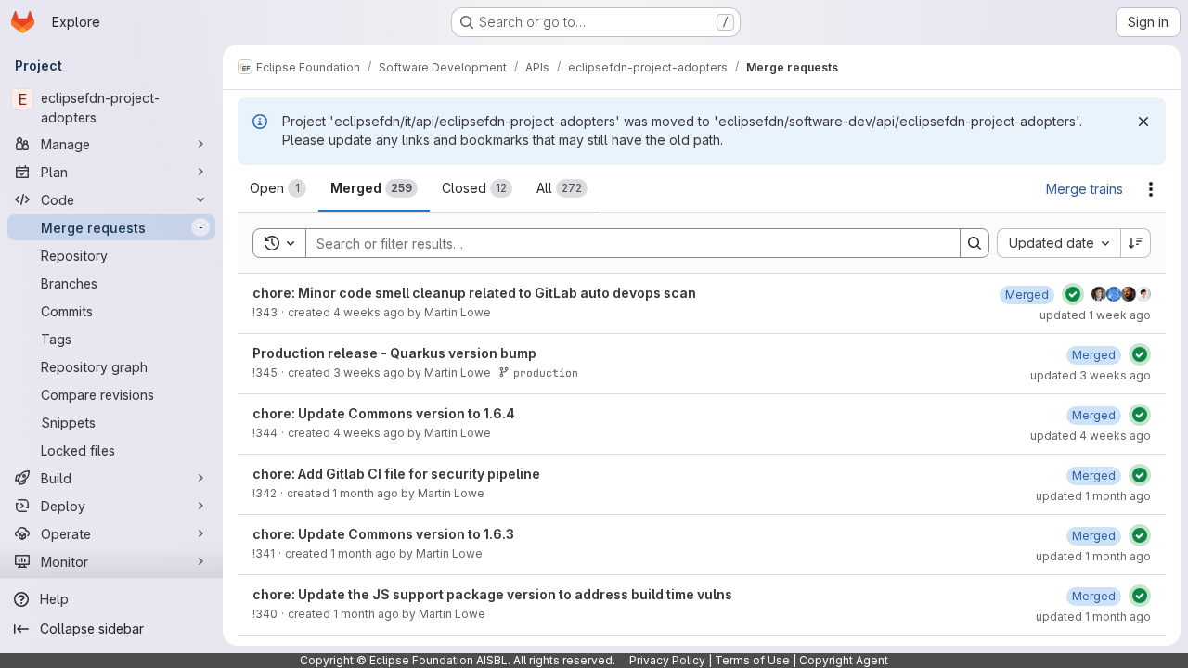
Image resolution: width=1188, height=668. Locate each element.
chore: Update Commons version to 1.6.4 (383, 413)
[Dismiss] (1143, 121)
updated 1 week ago (1095, 315)
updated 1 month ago (1093, 496)
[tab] (278, 188)
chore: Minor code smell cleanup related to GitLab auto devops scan (474, 293)
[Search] (974, 243)
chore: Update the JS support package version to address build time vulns (492, 594)
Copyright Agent (843, 660)
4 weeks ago (369, 312)
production (545, 372)
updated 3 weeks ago (1090, 375)
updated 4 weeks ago (1090, 436)
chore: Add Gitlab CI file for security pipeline (396, 474)
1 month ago (365, 493)
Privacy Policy (667, 660)
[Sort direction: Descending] (1136, 243)
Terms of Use (752, 660)
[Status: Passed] (1073, 294)
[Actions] (1151, 189)
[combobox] (1058, 243)
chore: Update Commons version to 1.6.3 (383, 534)
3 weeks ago (369, 372)
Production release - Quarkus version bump (394, 353)
